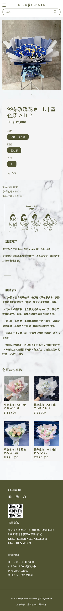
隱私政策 (31, 604)
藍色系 (14, 150)
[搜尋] (55, 12)
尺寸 (9, 158)
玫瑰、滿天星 (18, 137)
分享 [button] (14, 173)
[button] (4, 5)
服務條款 (20, 604)
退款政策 (42, 604)
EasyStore (46, 598)
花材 (9, 131)
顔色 (9, 144)
